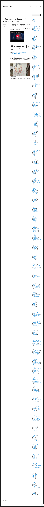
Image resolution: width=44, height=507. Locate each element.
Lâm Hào (34, 181)
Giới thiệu (36, 6)
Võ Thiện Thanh (35, 453)
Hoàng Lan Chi (35, 209)
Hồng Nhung (34, 45)
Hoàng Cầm (34, 208)
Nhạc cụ (34, 140)
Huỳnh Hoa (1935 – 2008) (36, 180)
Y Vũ (33, 462)
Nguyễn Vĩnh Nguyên (35, 237)
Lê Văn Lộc (34, 220)
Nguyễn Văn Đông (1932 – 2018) (37, 382)
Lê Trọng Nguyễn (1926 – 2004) (37, 341)
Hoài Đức (34, 313)
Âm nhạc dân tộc (5, 25)
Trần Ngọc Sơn (35, 426)
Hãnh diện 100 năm (36, 114)
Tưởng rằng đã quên (35, 171)
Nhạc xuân (34, 153)
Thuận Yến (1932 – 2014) (36, 416)
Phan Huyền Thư (35, 248)
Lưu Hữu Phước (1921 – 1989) (37, 348)
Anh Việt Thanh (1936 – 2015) (36, 287)
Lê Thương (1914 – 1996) (36, 340)
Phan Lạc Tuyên (35, 249)
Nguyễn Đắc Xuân (35, 238)
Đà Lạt (34, 493)
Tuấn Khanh (34, 448)
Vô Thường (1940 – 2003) (36, 454)
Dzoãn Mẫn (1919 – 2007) (36, 301)
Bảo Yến (34, 29)
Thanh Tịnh (34, 258)
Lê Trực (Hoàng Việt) (35, 343)
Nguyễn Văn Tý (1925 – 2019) (36, 379)
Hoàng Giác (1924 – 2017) (36, 315)
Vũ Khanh (34, 104)
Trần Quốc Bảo (35, 263)
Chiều (33, 111)
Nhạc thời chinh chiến (35, 150)
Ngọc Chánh (34, 358)
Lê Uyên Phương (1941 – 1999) (37, 344)
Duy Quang (34, 36)
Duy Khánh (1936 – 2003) (36, 35)
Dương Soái (34, 198)
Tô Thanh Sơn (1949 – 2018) (36, 418)
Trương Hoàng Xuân (35, 440)
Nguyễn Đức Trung (35, 390)
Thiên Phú (34, 95)
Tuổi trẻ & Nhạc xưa (35, 170)
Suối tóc (34, 159)
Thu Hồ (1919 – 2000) (35, 415)
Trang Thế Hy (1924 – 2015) (36, 267)
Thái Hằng (34, 86)
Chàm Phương (35, 193)
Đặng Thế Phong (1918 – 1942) (37, 465)
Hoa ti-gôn (35, 130)
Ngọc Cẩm (34, 66)
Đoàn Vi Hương (35, 472)
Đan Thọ (34, 464)
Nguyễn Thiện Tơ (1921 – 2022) (37, 368)
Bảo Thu (34, 292)
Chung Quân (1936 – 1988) (36, 296)
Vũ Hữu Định (34, 275)
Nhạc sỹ (33, 283)
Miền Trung (34, 134)
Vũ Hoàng (34, 455)
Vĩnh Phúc (34, 274)
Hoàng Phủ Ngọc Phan (36, 211)
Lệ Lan (34, 216)
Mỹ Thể (34, 64)
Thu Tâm (34, 97)
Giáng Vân (34, 201)
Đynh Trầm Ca (35, 474)
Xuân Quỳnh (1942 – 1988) (36, 276)
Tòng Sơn (34, 188)
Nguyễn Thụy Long (35, 236)
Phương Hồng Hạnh (35, 74)
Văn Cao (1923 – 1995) (36, 449)
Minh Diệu (34, 58)
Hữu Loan (34, 212)
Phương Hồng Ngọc (35, 75)
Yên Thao (34, 277)
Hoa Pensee (35, 126)
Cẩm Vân (34, 31)
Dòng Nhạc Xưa (7, 6)
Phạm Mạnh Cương (35, 396)
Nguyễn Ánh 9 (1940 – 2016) (36, 362)
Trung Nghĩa (34, 189)
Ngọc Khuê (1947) (35, 359)
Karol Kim (34, 48)
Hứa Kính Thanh (35, 326)
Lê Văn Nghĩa (34, 221)
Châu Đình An (34, 295)
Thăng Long (34, 410)
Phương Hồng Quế (35, 76)
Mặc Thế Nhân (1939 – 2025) (36, 350)
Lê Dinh (34, 335)
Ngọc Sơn (34, 361)
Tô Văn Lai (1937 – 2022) (36, 187)
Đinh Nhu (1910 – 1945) (36, 467)
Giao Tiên (34, 303)
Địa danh (33, 476)
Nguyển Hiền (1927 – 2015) (36, 363)
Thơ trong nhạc (35, 160)
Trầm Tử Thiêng (35, 421)
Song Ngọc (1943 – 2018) (36, 408)
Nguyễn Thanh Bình (35, 367)
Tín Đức (34, 417)
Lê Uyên (34, 54)
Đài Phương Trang (35, 463)
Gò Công (34, 478)
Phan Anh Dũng (35, 247)
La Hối (34, 332)
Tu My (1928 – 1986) (35, 445)
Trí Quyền (34, 268)
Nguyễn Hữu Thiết (35, 69)
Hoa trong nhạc (35, 121)
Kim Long (34, 331)
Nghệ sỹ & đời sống (36, 115)
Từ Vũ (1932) (34, 446)
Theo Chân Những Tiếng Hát (37, 116)
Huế (3, 26)
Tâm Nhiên (34, 255)
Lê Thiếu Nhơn (35, 217)
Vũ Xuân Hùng (35, 458)
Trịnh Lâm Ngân (35, 435)
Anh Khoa (34, 20)
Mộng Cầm (34, 225)
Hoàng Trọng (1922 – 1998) (36, 323)
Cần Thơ (34, 477)
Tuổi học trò (34, 169)
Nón (33, 154)
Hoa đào (35, 132)
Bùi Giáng (34, 191)
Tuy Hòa (34, 492)
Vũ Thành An (34, 457)
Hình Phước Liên (35, 307)
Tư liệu (31, 6)
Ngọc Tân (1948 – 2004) (36, 68)
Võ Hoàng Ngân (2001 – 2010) (36, 102)
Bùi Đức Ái (34, 293)
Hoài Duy (34, 310)
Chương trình (34, 112)
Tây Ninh (34, 491)
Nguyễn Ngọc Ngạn (35, 231)
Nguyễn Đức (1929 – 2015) (36, 388)
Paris (33, 484)
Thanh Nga (34, 92)
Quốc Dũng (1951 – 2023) (36, 406)
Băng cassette (35, 142)
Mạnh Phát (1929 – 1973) (36, 352)
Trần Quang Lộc (35, 430)
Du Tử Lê (34, 197)
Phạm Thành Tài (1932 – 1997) (37, 244)
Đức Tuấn (34, 106)
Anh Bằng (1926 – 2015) (36, 284)
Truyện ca (34, 168)
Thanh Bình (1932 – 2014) (36, 411)
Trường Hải (34, 439)
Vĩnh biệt (34, 172)
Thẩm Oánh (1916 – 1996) (36, 409)
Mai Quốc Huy (35, 57)
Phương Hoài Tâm (35, 73)
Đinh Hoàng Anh (35, 278)
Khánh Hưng (34, 329)
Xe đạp (34, 173)
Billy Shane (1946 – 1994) (36, 30)
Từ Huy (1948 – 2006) (35, 444)
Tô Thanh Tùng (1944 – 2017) (36, 419)
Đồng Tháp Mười (35, 494)
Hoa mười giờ (35, 125)
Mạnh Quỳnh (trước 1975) (36, 353)
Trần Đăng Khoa (35, 264)
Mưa (33, 135)
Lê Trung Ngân (35, 218)
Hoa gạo (35, 123)
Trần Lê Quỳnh (35, 424)
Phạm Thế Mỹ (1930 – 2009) (36, 398)
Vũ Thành (34, 456)
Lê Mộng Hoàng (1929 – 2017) (36, 182)
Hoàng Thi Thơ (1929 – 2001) (36, 321)
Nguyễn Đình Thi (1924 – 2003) (37, 386)
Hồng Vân (34, 324)
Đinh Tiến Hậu (35, 468)
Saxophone (35, 144)
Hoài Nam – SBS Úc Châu (36, 312)
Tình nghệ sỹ (34, 162)
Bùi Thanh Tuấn (35, 192)
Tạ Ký (34, 254)
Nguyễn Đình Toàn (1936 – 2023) (37, 239)
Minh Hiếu (34, 59)
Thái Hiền (34, 87)
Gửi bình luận (4, 27)
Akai (34, 141)
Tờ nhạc (34, 164)
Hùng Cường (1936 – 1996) (36, 46)
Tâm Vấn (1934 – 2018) (36, 84)
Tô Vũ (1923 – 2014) (35, 420)
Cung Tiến (34, 297)
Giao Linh (34, 40)
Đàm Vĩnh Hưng (35, 105)
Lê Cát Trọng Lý (35, 334)
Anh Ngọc (34, 21)
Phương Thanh (35, 77)
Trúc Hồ (34, 437)
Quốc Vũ (34, 407)
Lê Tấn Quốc (34, 339)
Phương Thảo (34, 78)
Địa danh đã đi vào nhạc (36, 174)
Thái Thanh (34, 88)
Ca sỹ (33, 19)
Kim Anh (34, 50)
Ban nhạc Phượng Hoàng (36, 27)
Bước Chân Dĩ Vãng (36, 113)
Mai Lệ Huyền (34, 56)
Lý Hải (34, 55)
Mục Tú (34, 226)
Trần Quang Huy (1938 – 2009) (37, 428)
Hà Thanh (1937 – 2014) (36, 41)
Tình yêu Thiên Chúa (35, 163)
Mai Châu (34, 351)
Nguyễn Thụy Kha (35, 235)
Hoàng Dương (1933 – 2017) (36, 314)
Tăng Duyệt (34, 256)
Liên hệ (40, 6)
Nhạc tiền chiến (35, 151)
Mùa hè (34, 136)
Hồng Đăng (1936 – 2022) (36, 325)
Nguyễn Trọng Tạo (35, 370)
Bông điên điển (35, 122)
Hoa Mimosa (35, 124)
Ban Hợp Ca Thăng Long (36, 26)
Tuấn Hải (34, 447)
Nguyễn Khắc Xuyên (35, 364)
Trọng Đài (34, 436)
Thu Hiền (34, 96)
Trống (34, 145)
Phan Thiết (34, 485)
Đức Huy (34, 473)
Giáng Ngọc (34, 38)
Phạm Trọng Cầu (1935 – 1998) (37, 399)
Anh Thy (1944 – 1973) (36, 286)
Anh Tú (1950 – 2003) (35, 22)
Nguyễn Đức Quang (35, 389)
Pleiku (34, 486)
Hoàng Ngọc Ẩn (35, 210)
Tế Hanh (34, 257)
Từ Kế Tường (34, 269)
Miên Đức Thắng (35, 354)
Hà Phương (34, 304)
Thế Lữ (34, 259)
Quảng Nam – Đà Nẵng (36, 487)
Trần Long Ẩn (34, 425)
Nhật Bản (34, 482)
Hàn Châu (34, 305)
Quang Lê (34, 79)
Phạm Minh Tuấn (35, 397)
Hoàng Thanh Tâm (35, 320)
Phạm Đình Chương (35, 401)
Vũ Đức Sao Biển (35, 459)
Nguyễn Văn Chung (35, 373)
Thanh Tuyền (34, 94)
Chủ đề (33, 107)
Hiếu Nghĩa (34, 306)
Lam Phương (34, 333)
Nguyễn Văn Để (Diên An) (36, 381)
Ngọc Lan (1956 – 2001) (36, 67)
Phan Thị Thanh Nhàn (35, 250)
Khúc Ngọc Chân (35, 330)
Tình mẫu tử (34, 161)
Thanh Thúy (34, 93)
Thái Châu (34, 85)
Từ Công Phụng (35, 443)
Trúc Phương (34, 438)
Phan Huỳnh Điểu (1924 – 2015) (37, 402)
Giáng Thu (34, 39)
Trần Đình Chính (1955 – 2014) (37, 265)
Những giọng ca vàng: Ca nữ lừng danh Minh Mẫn (14, 20)
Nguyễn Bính (34, 227)
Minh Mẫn (5, 26)
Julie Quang (34, 47)
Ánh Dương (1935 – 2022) (36, 285)
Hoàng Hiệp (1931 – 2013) (36, 316)
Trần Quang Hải (35, 427)
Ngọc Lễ (34, 360)
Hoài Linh (34, 311)
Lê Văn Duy (34, 219)
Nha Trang (34, 481)
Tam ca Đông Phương (36, 83)
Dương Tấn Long (35, 199)
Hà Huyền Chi (34, 202)
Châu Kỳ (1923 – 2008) (36, 294)
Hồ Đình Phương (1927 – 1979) (37, 206)
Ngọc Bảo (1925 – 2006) (36, 65)
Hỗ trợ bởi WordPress (10, 503)
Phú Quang (34, 405)
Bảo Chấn (34, 291)
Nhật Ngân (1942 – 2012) (36, 391)
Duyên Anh (34, 200)
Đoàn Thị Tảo (34, 282)
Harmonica (35, 143)
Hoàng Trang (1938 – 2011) (36, 322)
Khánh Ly (34, 49)
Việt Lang (34, 273)
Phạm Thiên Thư (35, 246)
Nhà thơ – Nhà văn (34, 190)
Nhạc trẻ (34, 152)
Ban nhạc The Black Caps (36, 28)
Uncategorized (34, 475)
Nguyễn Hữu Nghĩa (35, 230)
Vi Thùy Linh (34, 272)
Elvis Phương (34, 37)
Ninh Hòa (34, 483)
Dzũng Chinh (34, 302)
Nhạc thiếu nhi (35, 149)
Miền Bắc (34, 133)
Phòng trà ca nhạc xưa (36, 155)
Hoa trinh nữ (35, 131)
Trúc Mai (34, 98)
